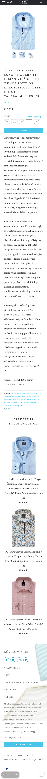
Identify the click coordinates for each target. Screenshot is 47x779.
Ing (9, 409)
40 (7, 122)
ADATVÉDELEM (12, 668)
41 (14, 122)
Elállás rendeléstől (10, 774)
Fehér (29, 397)
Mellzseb (7, 402)
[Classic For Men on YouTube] (13, 660)
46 (37, 122)
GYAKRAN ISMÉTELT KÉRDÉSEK (22, 682)
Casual (38, 393)
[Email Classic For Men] (26, 660)
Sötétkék (6, 406)
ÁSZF (7, 675)
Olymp (7, 102)
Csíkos (11, 397)
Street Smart (34, 402)
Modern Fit (14, 402)
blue (27, 393)
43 (22, 122)
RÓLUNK (9, 697)
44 (29, 122)
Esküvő (23, 397)
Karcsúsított (8, 399)
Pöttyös (26, 402)
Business (33, 393)
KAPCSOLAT (10, 690)
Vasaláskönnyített (16, 406)
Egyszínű (17, 397)
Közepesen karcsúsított (31, 399)
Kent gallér (16, 399)
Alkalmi (22, 393)
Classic (6, 397)
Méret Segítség (33, 116)
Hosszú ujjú (35, 397)
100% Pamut (15, 393)
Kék (22, 399)
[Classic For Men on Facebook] (7, 660)
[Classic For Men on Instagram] (20, 660)
